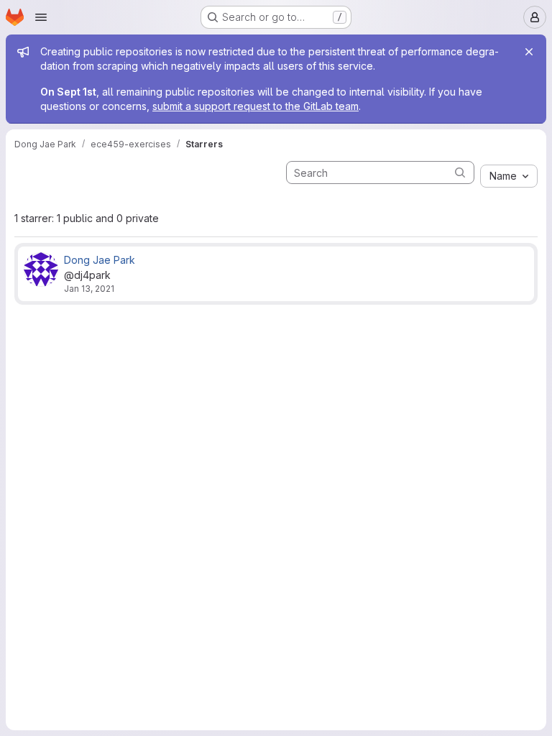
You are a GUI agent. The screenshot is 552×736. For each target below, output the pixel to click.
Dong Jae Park (99, 260)
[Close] (529, 51)
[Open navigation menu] (40, 17)
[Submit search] (460, 172)
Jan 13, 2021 (89, 288)
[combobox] (509, 176)
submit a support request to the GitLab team (255, 106)
